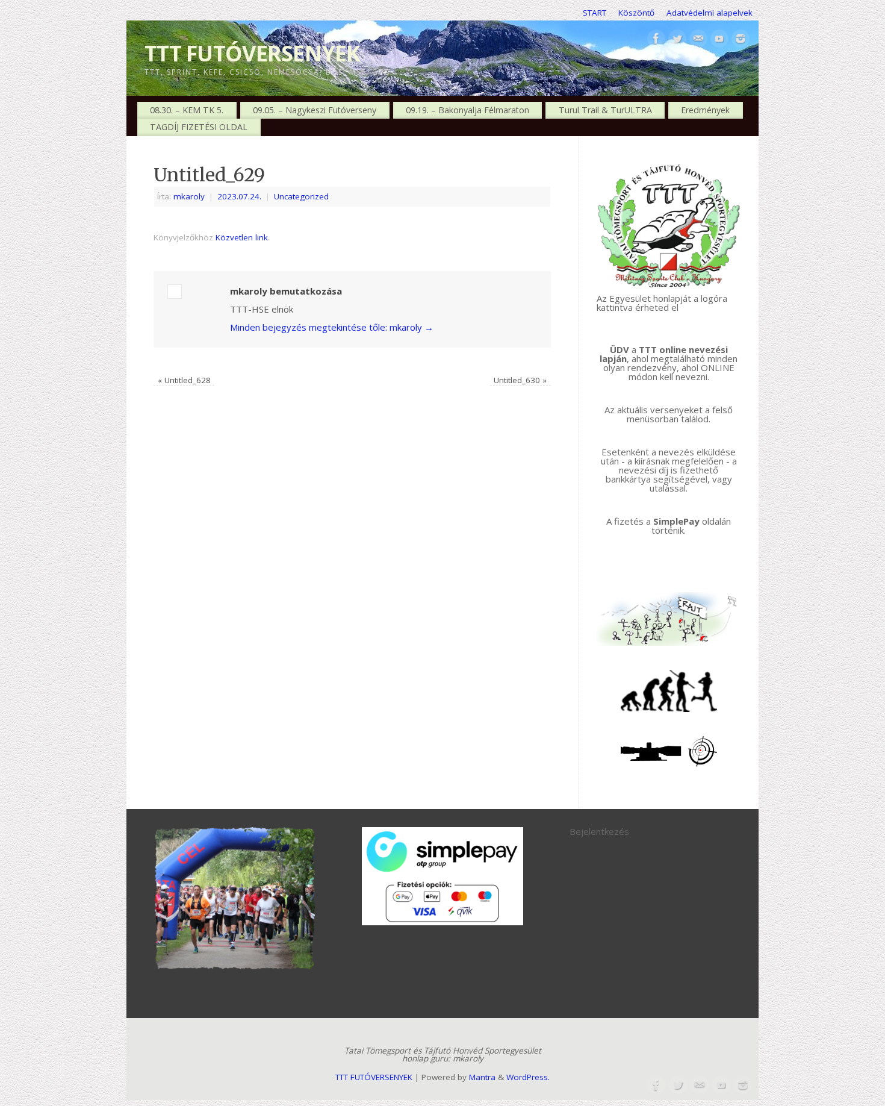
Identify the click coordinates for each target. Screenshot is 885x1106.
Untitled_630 (520, 380)
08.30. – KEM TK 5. (186, 110)
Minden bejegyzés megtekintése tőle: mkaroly (331, 327)
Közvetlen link (242, 237)
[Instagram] (740, 39)
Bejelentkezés (599, 831)
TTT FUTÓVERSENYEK (252, 53)
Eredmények (705, 110)
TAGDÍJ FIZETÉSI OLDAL (198, 127)
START (594, 12)
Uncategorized (301, 196)
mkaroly (189, 196)
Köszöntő (636, 12)
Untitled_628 (184, 380)
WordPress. (528, 1077)
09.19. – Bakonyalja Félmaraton (467, 110)
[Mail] (698, 39)
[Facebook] (656, 39)
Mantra (482, 1077)
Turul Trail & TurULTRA (605, 110)
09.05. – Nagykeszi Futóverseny (314, 110)
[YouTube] (719, 39)
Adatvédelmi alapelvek (709, 12)
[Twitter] (677, 39)
